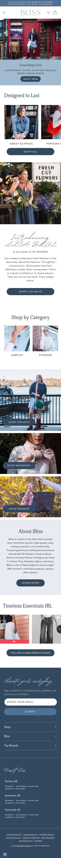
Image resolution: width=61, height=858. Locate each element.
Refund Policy (30, 834)
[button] (48, 12)
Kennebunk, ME (12, 795)
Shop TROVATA (19, 422)
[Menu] (4, 12)
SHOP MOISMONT (19, 465)
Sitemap (38, 841)
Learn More (30, 582)
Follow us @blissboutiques (30, 652)
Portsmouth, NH (12, 809)
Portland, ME (11, 781)
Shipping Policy (14, 834)
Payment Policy (46, 834)
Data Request (48, 838)
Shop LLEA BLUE (30, 291)
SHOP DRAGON (19, 508)
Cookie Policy (26, 841)
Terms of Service (31, 838)
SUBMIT (30, 711)
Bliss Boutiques (24, 846)
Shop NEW (30, 78)
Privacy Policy (13, 838)
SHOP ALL (30, 151)
